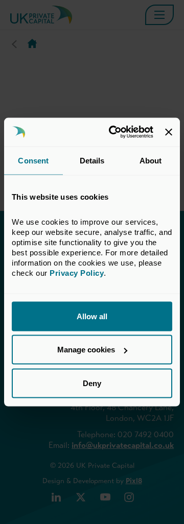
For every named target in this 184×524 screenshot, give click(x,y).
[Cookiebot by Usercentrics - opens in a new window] (113, 132)
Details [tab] (92, 160)
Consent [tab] (33, 160)
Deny (92, 382)
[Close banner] (168, 131)
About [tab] (151, 160)
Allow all (92, 316)
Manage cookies (86, 349)
